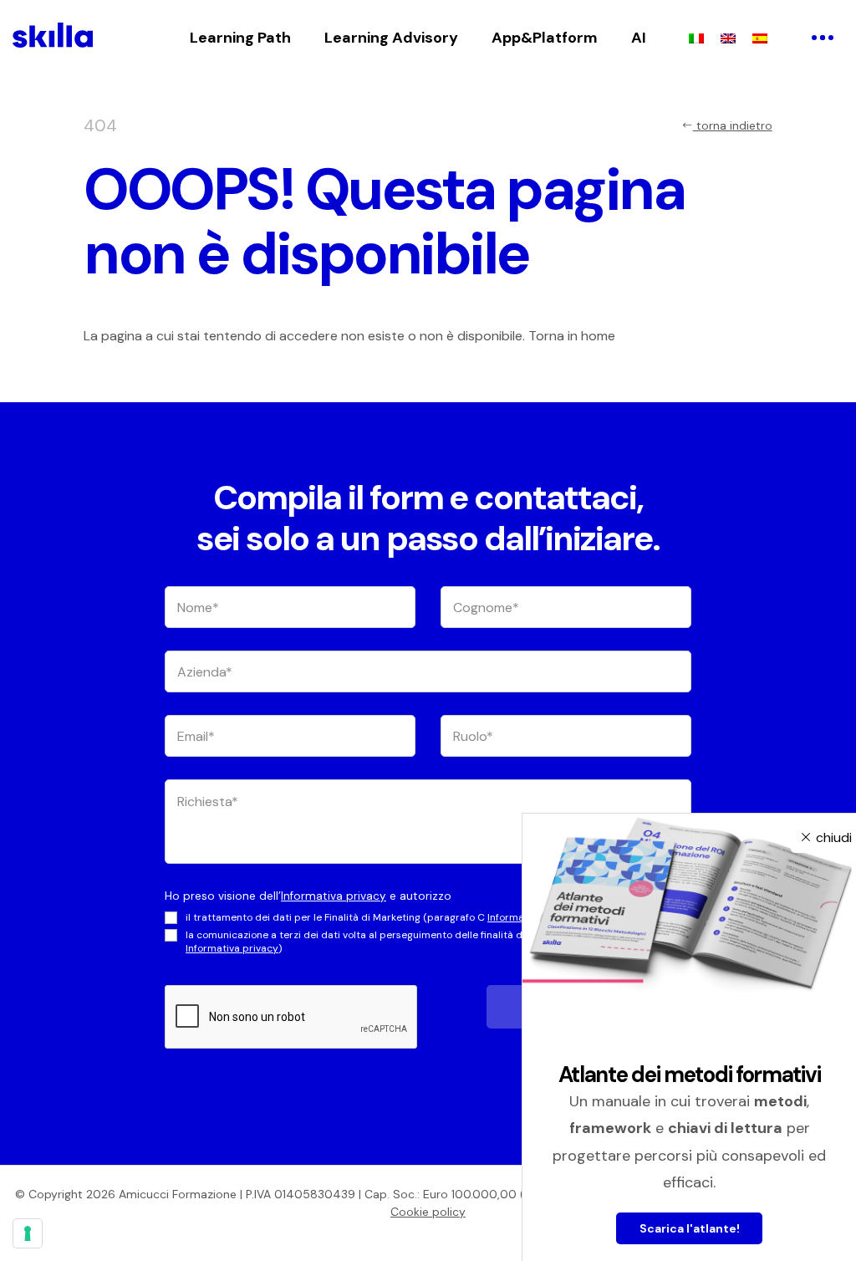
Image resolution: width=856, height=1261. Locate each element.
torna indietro (732, 125)
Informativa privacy (333, 896)
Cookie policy (428, 1211)
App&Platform (545, 38)
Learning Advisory (391, 38)
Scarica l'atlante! (689, 1228)
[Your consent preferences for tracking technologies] (27, 1233)
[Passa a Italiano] (696, 37)
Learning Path (240, 38)
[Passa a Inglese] (728, 37)
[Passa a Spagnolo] (760, 37)
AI (638, 38)
